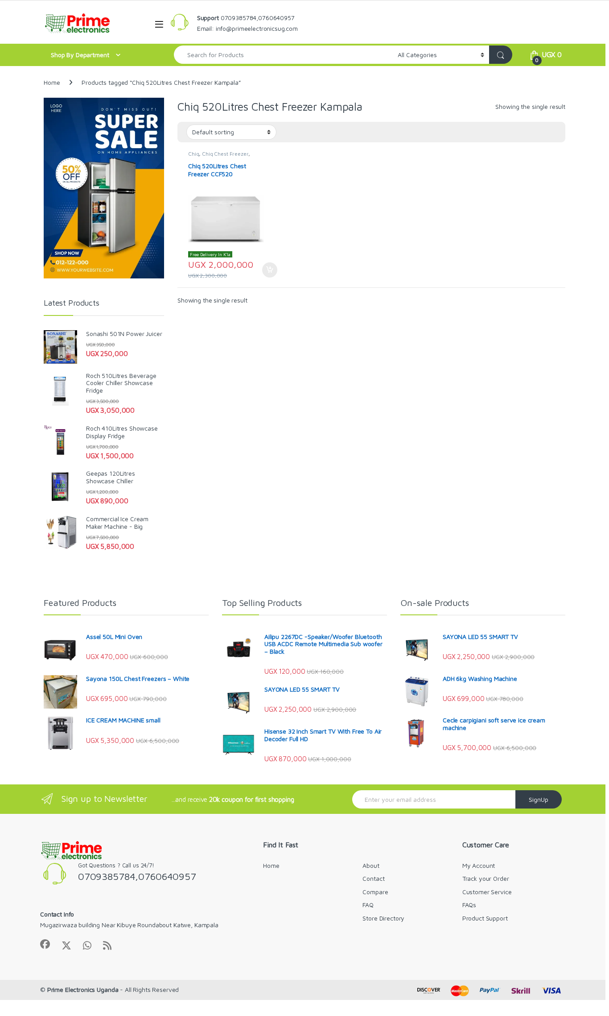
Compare (375, 892)
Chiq (193, 153)
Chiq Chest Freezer (225, 153)
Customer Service (487, 892)
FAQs (469, 904)
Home (52, 82)
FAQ (368, 904)
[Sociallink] (45, 944)
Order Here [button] (265, 270)
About (370, 865)
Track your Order (485, 878)
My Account (478, 865)
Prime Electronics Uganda (83, 989)
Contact (373, 878)
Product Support (485, 918)
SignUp (538, 799)
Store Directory (383, 918)
